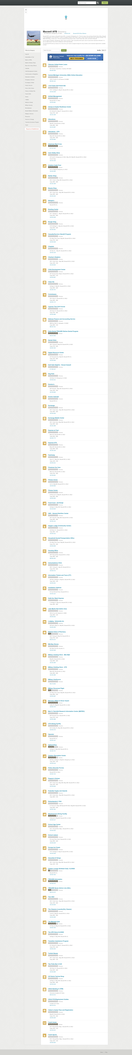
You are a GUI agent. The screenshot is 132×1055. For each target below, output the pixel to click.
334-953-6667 (53, 277)
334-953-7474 (53, 706)
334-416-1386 (53, 114)
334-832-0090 (53, 917)
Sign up (104, 2)
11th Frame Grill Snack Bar (57, 86)
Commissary (52, 294)
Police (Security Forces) (56, 768)
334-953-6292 (53, 830)
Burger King (52, 222)
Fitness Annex (53, 480)
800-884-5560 (53, 70)
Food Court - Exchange (55, 503)
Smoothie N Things (54, 858)
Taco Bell (51, 897)
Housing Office (53, 550)
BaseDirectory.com (35, 2)
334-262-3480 (53, 425)
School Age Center (54, 824)
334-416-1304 (53, 160)
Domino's (51, 384)
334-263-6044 (53, 264)
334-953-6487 (53, 696)
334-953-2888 (53, 719)
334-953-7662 (53, 809)
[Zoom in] (26, 10)
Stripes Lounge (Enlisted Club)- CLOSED (61, 869)
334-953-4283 (53, 1017)
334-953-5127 (53, 819)
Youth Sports (52, 1035)
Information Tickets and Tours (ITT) (59, 575)
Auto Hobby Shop (54, 153)
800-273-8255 (53, 683)
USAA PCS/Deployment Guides (58, 999)
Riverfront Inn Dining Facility (57, 814)
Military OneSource (54, 679)
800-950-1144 (53, 81)
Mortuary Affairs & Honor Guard (58, 701)
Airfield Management (55, 96)
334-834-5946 (53, 413)
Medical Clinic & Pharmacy (57, 632)
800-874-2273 (53, 639)
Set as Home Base (33, 44)
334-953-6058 (53, 546)
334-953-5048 (53, 242)
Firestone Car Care (54, 467)
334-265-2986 (53, 675)
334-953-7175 (53, 302)
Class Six (51, 282)
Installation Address (54, 588)
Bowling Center (53, 209)
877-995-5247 (53, 369)
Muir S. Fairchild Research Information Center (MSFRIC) (66, 711)
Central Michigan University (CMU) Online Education (65, 75)
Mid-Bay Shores (53, 644)
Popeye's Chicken (54, 778)
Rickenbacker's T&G (54, 801)
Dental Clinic (52, 340)
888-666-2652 (53, 558)
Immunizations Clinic (55, 563)
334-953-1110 (67, 33)
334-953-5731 (53, 570)
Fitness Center (53, 490)
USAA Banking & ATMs (55, 989)
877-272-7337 (53, 148)
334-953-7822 (53, 348)
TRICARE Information (55, 879)
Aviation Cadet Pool (54, 165)
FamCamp (51, 455)
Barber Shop (52, 176)
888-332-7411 (53, 326)
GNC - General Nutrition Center (58, 513)
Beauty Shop (52, 188)
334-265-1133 (53, 521)
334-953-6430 (53, 842)
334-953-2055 (53, 627)
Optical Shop (52, 745)
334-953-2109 (53, 252)
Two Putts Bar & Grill (55, 964)
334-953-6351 (53, 583)
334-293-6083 (53, 139)
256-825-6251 (53, 616)
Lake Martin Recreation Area (57, 609)
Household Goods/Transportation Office (61, 538)
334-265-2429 (53, 450)
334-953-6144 (53, 763)
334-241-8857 (53, 127)
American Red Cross (55, 144)
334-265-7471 (53, 751)
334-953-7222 (53, 774)
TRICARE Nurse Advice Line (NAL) (59, 888)
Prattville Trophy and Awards (57, 791)
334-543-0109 (53, 984)
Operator (51, 734)
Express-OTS (52, 443)
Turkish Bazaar (53, 953)
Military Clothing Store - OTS (57, 667)
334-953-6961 (53, 102)
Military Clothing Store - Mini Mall (59, 655)
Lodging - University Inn (56, 621)
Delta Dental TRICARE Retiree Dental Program (63, 331)
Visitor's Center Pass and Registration (60, 1010)
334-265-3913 (53, 229)
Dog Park (51, 374)
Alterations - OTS (53, 132)
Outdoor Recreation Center (57, 755)
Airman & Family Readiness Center (59, 107)
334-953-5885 (53, 314)
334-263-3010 (53, 196)
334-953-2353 (53, 948)
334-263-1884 (53, 662)
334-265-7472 (53, 289)
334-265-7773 (53, 438)
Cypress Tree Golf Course (56, 307)
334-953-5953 (53, 485)
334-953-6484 (53, 360)
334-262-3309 (53, 183)
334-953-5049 (53, 91)
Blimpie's (51, 201)
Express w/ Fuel (53, 430)
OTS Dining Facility (54, 724)
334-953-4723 (53, 729)
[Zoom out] (26, 12)
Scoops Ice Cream (54, 847)
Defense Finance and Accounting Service (61, 319)
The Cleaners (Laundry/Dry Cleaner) (60, 909)
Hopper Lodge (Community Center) (59, 526)
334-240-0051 (53, 475)
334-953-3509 (53, 650)
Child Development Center (56, 269)
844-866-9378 (53, 883)
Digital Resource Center (56, 353)
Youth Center (52, 1022)
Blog (106, 1052)
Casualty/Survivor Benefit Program (59, 234)
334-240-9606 (53, 392)
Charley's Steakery (54, 257)
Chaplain (51, 246)
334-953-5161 (53, 379)
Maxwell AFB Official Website (79, 33)
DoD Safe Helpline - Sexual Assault (59, 365)
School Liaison (53, 835)
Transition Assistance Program (58, 941)
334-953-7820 (53, 874)
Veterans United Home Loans (57, 64)
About (101, 1052)
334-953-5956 (53, 171)
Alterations (51, 119)
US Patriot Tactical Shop (56, 976)
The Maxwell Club (54, 922)
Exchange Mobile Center (56, 418)
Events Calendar (53, 397)
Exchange (51, 405)
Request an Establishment (32, 129)
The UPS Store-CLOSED (56, 932)
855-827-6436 (53, 335)
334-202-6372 (53, 1030)
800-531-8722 (53, 994)
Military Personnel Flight (56, 688)
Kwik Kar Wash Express (56, 598)
